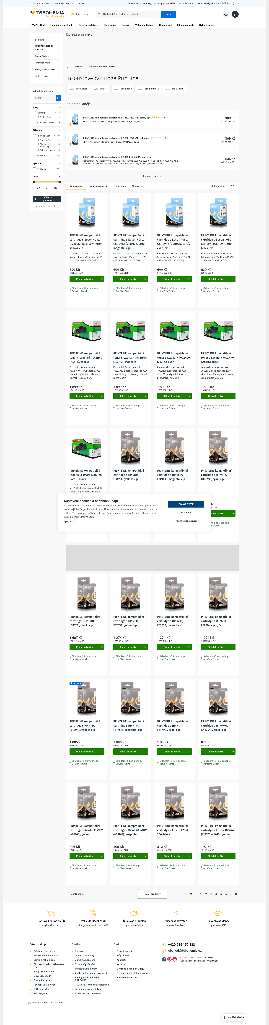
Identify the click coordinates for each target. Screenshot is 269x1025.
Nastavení (186, 512)
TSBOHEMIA (208, 957)
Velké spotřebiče (144, 25)
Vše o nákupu (132, 3)
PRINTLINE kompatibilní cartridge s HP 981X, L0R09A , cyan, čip (216, 475)
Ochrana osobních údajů (130, 968)
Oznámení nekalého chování (132, 973)
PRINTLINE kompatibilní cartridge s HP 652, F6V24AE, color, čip (116, 138)
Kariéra (121, 964)
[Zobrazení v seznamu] (233, 186)
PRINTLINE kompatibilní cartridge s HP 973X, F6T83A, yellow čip (128, 621)
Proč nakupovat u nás (46, 955)
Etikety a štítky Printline (45, 69)
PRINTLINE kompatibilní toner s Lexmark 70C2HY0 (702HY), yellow (86, 358)
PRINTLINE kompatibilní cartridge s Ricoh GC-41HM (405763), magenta (130, 830)
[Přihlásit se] (225, 14)
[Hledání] (58, 98)
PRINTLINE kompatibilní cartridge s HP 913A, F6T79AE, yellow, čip (85, 726)
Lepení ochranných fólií (88, 989)
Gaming (126, 25)
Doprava (79, 951)
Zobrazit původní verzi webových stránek (199, 961)
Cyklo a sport (206, 25)
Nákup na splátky (84, 955)
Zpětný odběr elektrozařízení (91, 973)
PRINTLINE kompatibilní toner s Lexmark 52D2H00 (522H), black (86, 475)
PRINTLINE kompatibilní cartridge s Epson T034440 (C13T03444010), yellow (218, 830)
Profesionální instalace (88, 993)
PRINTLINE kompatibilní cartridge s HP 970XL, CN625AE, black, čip (216, 726)
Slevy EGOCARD (42, 976)
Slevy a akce (81, 14)
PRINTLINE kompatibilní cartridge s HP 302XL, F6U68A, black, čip (117, 157)
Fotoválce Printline (43, 63)
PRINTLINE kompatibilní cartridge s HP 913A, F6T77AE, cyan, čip (172, 726)
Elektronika (110, 25)
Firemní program (43, 980)
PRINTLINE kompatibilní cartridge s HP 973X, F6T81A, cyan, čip (216, 621)
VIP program (40, 993)
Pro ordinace (185, 3)
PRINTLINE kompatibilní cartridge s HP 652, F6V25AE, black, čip (116, 117)
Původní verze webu (45, 984)
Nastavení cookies (127, 977)
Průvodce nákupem (44, 951)
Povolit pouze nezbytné (186, 521)
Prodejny (147, 3)
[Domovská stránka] (67, 67)
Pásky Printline (41, 76)
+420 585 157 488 (41, 3)
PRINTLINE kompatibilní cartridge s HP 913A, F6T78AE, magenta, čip (128, 726)
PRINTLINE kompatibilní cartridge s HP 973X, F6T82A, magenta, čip (172, 621)
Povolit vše (186, 504)
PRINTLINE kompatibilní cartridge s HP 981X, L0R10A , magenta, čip (172, 475)
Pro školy (170, 3)
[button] (230, 3)
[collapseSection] (56, 112)
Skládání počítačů (85, 964)
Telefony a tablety (89, 25)
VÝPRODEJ (38, 25)
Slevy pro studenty (44, 971)
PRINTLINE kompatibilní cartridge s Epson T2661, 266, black (173, 830)
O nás (197, 3)
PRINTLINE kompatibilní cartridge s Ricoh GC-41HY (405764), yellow (86, 830)
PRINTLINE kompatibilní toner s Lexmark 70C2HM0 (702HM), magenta (130, 358)
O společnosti (124, 951)
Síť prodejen (123, 955)
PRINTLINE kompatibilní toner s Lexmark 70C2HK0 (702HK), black (217, 358)
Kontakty (121, 960)
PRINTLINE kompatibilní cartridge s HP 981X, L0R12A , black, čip (85, 621)
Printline (78, 67)
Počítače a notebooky (62, 25)
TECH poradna (41, 989)
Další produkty (152, 894)
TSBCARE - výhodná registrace (92, 984)
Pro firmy (158, 3)
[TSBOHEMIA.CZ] (47, 14)
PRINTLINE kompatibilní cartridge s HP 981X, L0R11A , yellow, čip (128, 475)
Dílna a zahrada (185, 25)
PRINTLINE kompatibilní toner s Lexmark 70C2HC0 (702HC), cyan (173, 358)
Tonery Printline (42, 56)
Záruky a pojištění (85, 960)
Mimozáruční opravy (86, 968)
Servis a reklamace (44, 960)
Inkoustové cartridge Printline (102, 67)
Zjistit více (69, 521)
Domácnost (165, 25)
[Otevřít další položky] (101, 279)
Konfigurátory (210, 3)
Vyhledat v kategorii (43, 91)
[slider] (34, 182)
